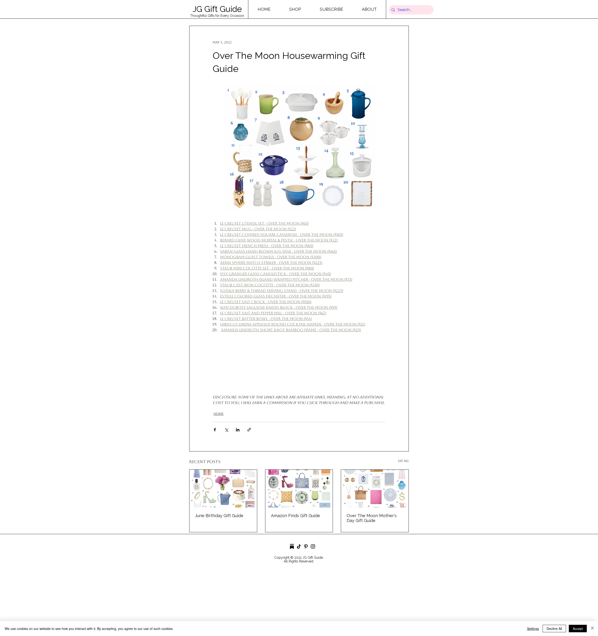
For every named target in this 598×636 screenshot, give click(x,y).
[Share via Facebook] (215, 429)
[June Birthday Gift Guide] (223, 489)
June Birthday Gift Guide (219, 515)
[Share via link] (249, 429)
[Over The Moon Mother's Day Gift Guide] (375, 489)
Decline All (554, 628)
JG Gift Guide (217, 9)
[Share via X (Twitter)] (226, 429)
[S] (292, 546)
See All (403, 461)
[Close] (592, 628)
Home (219, 414)
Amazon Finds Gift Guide (295, 515)
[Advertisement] (140, 603)
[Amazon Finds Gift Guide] (299, 489)
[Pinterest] (306, 546)
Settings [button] (533, 628)
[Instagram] (313, 546)
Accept (578, 628)
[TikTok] (299, 546)
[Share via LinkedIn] (237, 429)
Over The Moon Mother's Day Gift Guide (372, 518)
